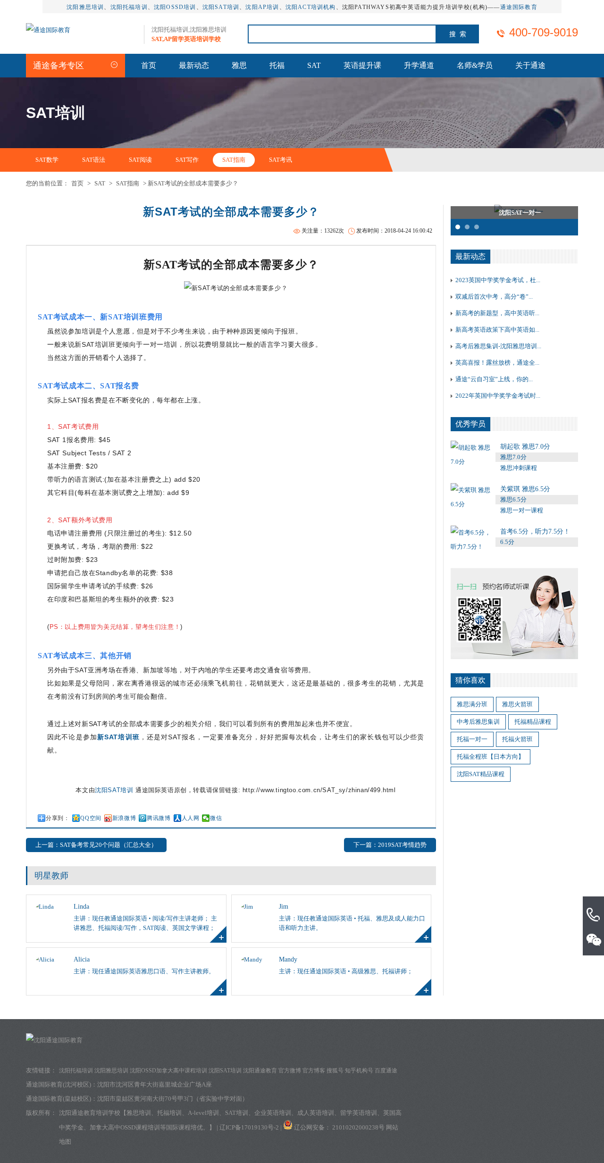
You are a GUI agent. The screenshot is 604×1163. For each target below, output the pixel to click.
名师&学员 (475, 65)
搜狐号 (335, 1070)
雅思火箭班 (517, 704)
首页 (148, 65)
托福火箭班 (517, 739)
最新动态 (194, 65)
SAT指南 (233, 159)
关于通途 (530, 65)
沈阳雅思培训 (85, 7)
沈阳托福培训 (129, 7)
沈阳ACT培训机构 (310, 7)
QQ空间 (90, 818)
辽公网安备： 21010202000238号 (340, 1127)
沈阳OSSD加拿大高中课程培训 (168, 1070)
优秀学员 (470, 424)
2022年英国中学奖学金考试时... (497, 395)
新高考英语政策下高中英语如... (497, 329)
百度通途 (386, 1070)
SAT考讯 (280, 159)
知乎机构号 (359, 1070)
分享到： (57, 818)
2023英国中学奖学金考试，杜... (497, 280)
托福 (277, 65)
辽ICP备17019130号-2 (249, 1127)
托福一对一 (472, 739)
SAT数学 (47, 159)
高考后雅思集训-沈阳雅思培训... (498, 346)
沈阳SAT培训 (220, 7)
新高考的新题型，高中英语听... (497, 313)
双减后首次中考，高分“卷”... (494, 296)
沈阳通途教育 (260, 1070)
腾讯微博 (158, 818)
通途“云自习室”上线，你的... (494, 379)
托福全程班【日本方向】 (490, 756)
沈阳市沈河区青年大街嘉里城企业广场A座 (154, 1084)
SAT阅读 (140, 159)
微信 (216, 818)
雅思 (239, 65)
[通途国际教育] (48, 29)
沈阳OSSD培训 (175, 7)
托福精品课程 (532, 721)
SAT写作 (187, 159)
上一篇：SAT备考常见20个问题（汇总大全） (96, 844)
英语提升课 (362, 65)
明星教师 (51, 875)
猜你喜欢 (470, 680)
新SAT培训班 (118, 737)
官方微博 (289, 1070)
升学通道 (419, 65)
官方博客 (313, 1070)
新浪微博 (124, 818)
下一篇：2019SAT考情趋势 (390, 844)
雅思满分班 (472, 704)
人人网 (191, 818)
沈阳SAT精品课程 (480, 774)
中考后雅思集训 (478, 721)
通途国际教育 (518, 7)
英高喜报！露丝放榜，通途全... (497, 362)
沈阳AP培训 (262, 7)
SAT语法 (93, 159)
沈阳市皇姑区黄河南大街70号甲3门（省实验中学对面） (172, 1098)
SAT (314, 65)
